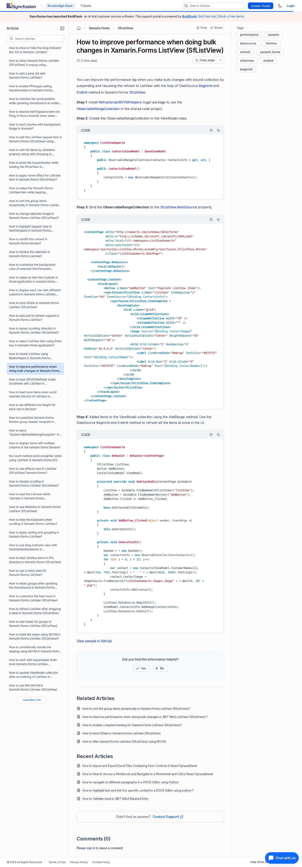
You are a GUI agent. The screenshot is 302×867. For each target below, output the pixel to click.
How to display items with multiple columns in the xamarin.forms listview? (34, 445)
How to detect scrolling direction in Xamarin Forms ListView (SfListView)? (34, 330)
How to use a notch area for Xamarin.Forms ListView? (27, 572)
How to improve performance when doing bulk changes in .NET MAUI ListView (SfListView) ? (145, 717)
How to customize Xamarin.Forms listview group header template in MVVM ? (31, 420)
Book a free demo (231, 16)
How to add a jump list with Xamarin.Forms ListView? (27, 75)
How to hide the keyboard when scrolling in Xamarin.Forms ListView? (33, 521)
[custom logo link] (21, 5)
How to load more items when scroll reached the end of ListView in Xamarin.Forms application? (32, 394)
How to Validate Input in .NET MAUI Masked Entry (115, 798)
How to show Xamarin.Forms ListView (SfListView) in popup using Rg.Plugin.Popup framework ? (34, 63)
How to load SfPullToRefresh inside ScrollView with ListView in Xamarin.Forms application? (32, 382)
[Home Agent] (79, 28)
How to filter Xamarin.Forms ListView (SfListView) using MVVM (124, 741)
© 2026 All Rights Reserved (24, 862)
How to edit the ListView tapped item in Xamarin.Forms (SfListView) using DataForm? (35, 139)
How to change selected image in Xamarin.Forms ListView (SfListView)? (34, 215)
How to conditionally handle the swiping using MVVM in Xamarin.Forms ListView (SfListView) (34, 649)
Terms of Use (57, 862)
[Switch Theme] (280, 5)
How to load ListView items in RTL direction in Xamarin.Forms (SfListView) (35, 560)
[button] (62, 28)
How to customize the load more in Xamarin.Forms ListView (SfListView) (33, 598)
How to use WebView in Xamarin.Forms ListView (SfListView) (35, 509)
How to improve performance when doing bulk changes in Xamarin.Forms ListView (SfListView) (34, 369)
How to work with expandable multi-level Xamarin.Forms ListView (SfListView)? (33, 662)
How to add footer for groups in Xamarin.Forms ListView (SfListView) (33, 623)
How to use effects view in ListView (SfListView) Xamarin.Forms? (32, 470)
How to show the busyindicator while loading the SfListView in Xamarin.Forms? (33, 165)
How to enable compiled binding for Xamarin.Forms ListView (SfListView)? (132, 725)
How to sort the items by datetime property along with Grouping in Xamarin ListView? (32, 152)
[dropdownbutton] (220, 60)
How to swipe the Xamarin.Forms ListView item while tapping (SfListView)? (31, 190)
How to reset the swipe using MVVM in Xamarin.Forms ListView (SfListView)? (34, 636)
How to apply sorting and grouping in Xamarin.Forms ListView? (34, 534)
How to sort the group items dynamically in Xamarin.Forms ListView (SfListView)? (35, 203)
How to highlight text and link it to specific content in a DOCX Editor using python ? (138, 790)
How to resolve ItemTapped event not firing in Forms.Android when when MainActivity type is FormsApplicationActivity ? (34, 114)
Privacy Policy (79, 862)
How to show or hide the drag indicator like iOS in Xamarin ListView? (35, 50)
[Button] (160, 668)
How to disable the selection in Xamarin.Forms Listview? (29, 254)
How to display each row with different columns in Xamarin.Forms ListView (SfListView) (35, 292)
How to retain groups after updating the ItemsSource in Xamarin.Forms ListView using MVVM (33, 586)
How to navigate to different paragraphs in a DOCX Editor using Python (130, 782)
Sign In (91, 848)
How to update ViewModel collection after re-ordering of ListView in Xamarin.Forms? (33, 675)
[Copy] (216, 130)
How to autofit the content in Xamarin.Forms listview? (28, 241)
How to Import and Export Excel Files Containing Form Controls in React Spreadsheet (139, 765)
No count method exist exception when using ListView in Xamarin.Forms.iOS (35, 458)
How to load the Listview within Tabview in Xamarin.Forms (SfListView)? (30, 496)
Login (291, 5)
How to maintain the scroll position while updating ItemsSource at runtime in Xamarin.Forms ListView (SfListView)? (35, 101)
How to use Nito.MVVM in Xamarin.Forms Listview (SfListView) (33, 687)
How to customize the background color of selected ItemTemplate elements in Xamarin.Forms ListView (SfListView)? (33, 267)
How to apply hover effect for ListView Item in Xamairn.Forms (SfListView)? (35, 177)
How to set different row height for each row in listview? (32, 407)
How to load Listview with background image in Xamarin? (34, 126)
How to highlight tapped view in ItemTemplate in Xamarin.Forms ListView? (30, 229)
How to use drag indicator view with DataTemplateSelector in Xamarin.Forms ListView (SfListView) (33, 547)
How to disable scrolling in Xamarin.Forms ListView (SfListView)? (34, 483)
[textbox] (39, 38)
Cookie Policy (101, 862)
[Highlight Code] (209, 130)
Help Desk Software (263, 862)
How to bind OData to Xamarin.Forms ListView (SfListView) (34, 305)
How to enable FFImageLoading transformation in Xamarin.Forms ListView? (30, 88)
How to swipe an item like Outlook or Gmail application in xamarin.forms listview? (33, 280)
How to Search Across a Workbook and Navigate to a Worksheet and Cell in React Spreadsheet (147, 774)
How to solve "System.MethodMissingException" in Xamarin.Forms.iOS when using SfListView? (34, 433)
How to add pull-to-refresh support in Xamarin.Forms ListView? (34, 317)
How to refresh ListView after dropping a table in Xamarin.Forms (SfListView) (35, 611)
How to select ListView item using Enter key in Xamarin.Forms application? (35, 343)
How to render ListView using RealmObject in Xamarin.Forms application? (29, 356)
